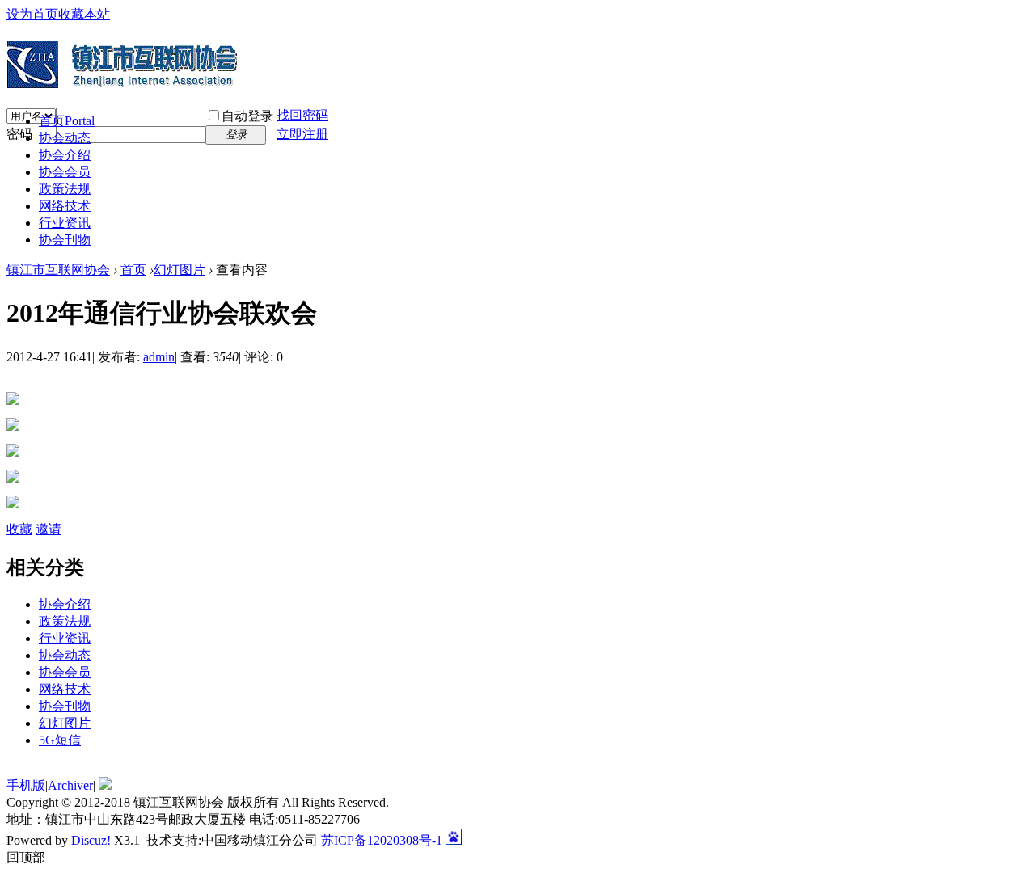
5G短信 (60, 740)
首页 (67, 121)
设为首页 (32, 14)
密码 (19, 134)
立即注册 (302, 134)
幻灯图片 (179, 269)
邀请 (48, 529)
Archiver (70, 785)
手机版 (25, 785)
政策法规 (65, 189)
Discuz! (91, 840)
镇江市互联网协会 (58, 269)
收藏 (19, 529)
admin (159, 357)
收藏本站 (84, 14)
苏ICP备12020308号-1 (381, 840)
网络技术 (65, 206)
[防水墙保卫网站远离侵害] (105, 785)
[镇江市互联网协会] (123, 84)
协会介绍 (65, 155)
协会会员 (65, 172)
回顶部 (25, 857)
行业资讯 (65, 223)
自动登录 (247, 116)
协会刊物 (65, 240)
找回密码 (302, 115)
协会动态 (65, 138)
